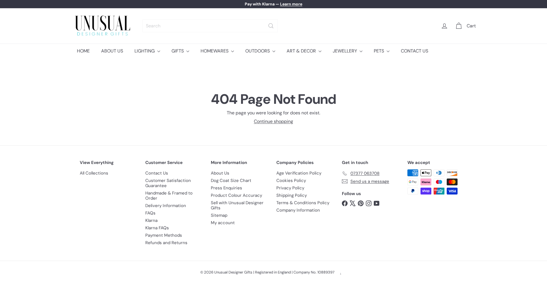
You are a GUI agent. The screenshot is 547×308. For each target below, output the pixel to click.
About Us (220, 173)
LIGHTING (145, 51)
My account (223, 223)
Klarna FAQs (157, 228)
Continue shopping (273, 121)
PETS (379, 51)
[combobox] (210, 25)
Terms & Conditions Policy (302, 203)
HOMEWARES (215, 51)
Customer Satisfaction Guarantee (168, 183)
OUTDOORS (258, 51)
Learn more (291, 4)
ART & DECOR (302, 51)
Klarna (151, 220)
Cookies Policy (291, 180)
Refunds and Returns (166, 243)
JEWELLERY (345, 51)
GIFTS (178, 51)
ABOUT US (112, 51)
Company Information (298, 210)
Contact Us (156, 173)
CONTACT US (414, 51)
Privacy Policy (290, 188)
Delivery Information (165, 205)
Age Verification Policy (298, 173)
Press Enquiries (226, 188)
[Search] (271, 25)
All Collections (94, 173)
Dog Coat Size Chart (231, 180)
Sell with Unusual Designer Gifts (237, 205)
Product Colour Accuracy (236, 195)
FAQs (150, 213)
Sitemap (219, 215)
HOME (83, 51)
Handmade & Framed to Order (169, 195)
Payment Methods (163, 235)
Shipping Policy (291, 195)
